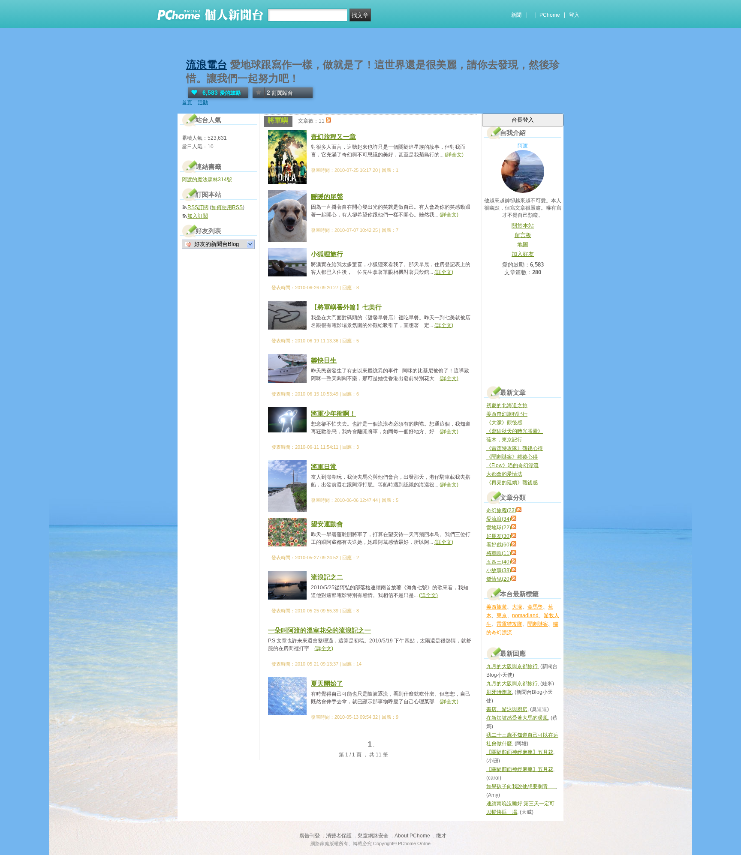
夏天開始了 (327, 683)
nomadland (525, 615)
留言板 (523, 235)
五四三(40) (498, 562)
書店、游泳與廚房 (506, 709)
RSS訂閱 (197, 207)
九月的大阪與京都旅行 (512, 666)
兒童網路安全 (373, 836)
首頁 (187, 102)
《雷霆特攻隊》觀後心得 (514, 448)
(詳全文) (454, 155)
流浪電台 (206, 64)
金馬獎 (535, 607)
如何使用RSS (227, 207)
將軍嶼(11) (498, 553)
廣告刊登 (309, 836)
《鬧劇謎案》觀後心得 (512, 457)
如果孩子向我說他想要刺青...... (521, 786)
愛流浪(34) (498, 519)
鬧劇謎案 (537, 624)
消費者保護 (339, 836)
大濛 (517, 607)
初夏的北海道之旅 (506, 405)
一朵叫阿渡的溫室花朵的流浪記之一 (319, 630)
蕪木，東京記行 (504, 440)
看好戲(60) (498, 545)
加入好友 (523, 254)
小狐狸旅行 (327, 254)
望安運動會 (327, 524)
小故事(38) (498, 570)
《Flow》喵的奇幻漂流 (512, 465)
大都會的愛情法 (504, 474)
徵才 (441, 836)
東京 (502, 615)
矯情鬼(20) (498, 579)
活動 (203, 102)
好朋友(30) (498, 536)
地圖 (522, 244)
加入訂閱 (197, 216)
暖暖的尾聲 (327, 196)
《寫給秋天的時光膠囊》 (514, 431)
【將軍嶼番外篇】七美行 (346, 307)
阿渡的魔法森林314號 (207, 180)
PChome (549, 15)
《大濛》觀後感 (504, 423)
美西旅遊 (496, 607)
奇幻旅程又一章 (333, 136)
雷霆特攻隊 (509, 624)
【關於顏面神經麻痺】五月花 (519, 752)
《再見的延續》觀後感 (512, 483)
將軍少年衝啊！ (333, 413)
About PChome (412, 836)
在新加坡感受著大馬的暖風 (517, 718)
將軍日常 (324, 466)
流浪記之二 (327, 577)
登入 (574, 15)
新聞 (516, 15)
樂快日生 (324, 360)
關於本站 (523, 225)
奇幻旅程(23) (501, 510)
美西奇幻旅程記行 (506, 414)
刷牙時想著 (499, 692)
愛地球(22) (498, 528)
